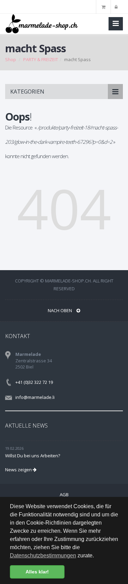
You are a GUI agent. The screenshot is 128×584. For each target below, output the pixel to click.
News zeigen (19, 470)
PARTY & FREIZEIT (40, 59)
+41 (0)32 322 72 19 (34, 382)
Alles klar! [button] (37, 571)
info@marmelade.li (35, 397)
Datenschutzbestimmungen (43, 555)
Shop (10, 59)
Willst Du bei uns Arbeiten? (32, 456)
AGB (64, 494)
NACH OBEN (60, 310)
